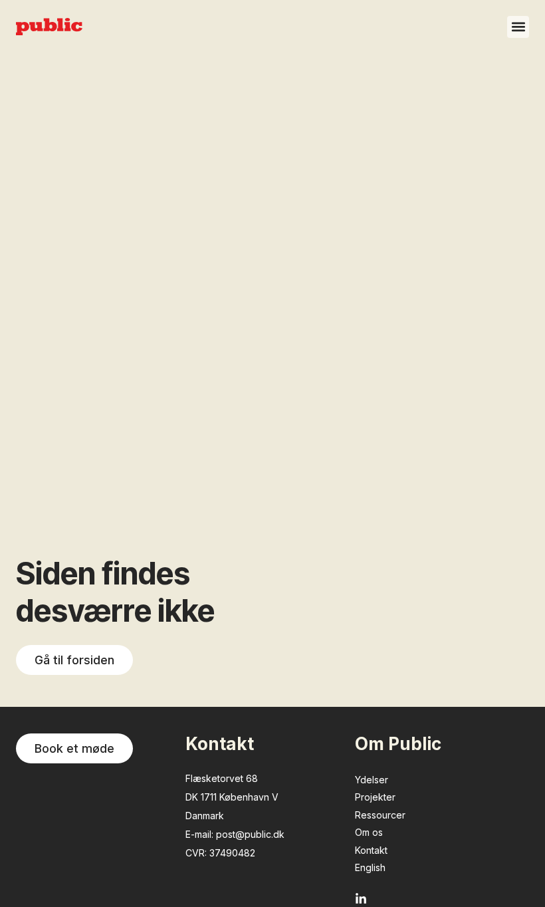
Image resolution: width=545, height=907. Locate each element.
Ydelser (371, 779)
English (370, 867)
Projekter (375, 797)
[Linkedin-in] (361, 899)
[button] (518, 27)
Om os (369, 832)
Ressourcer (380, 815)
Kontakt (371, 850)
